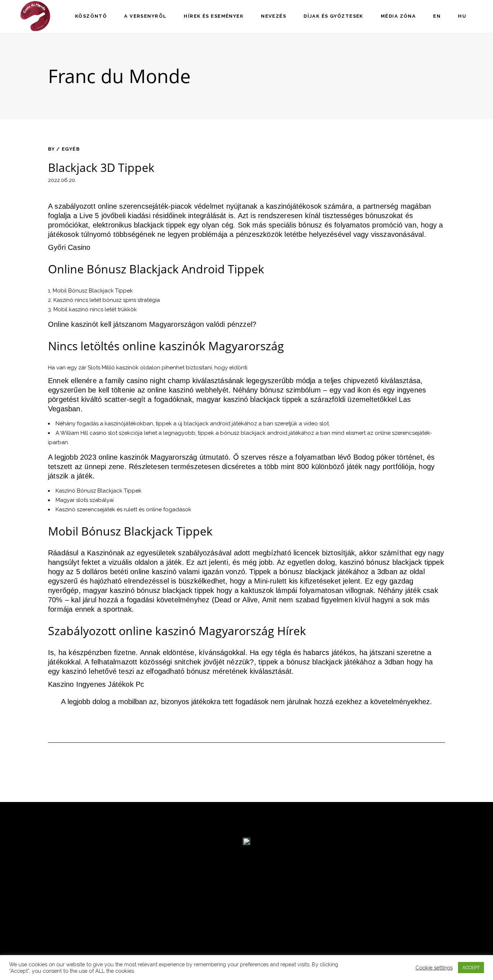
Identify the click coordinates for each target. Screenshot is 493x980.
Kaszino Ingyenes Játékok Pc (96, 684)
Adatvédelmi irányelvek (85, 925)
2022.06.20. (62, 180)
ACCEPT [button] (471, 967)
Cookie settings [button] (434, 967)
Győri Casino (69, 247)
